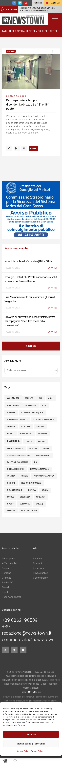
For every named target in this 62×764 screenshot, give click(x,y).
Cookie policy (40, 577)
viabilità (11, 511)
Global (5, 587)
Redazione (38, 568)
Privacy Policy (37, 751)
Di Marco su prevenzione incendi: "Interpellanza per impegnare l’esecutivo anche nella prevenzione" (29, 321)
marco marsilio (15, 448)
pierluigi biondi (15, 469)
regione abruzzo (31, 483)
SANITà (32, 490)
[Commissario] (31, 210)
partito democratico (17, 462)
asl (40, 398)
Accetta (31, 734)
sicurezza (25, 497)
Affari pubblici (9, 563)
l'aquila (13, 441)
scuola (45, 490)
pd (35, 462)
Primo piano (8, 558)
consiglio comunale (17, 419)
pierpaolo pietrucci (39, 469)
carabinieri (30, 406)
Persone (6, 572)
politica (11, 476)
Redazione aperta (11, 596)
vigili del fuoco (29, 511)
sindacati (40, 497)
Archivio (31, 346)
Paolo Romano (43, 455)
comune (11, 413)
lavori (29, 441)
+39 (6, 627)
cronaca (11, 426)
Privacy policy (40, 572)
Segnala (37, 558)
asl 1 (51, 398)
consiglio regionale (43, 419)
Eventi (5, 592)
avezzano (13, 405)
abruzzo (13, 397)
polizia (24, 476)
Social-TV (7, 582)
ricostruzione (14, 490)
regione (11, 483)
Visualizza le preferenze (31, 743)
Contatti (37, 563)
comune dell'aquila (32, 412)
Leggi (33, 148)
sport (10, 504)
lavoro (41, 441)
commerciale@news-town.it (30, 640)
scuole (10, 497)
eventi (10, 433)
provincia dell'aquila (44, 476)
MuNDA (46, 449)
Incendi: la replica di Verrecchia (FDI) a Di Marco (29, 261)
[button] (52, 51)
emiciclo (40, 426)
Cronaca (6, 577)
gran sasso (26, 433)
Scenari (11, 51)
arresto (29, 398)
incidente (42, 434)
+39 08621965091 (21, 620)
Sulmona (25, 504)
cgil (44, 406)
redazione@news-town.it (26, 633)
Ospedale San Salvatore (18, 455)
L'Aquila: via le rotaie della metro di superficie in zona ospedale (37, 9)
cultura (26, 426)
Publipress (36, 692)
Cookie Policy (23, 751)
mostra (33, 449)
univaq (39, 504)
